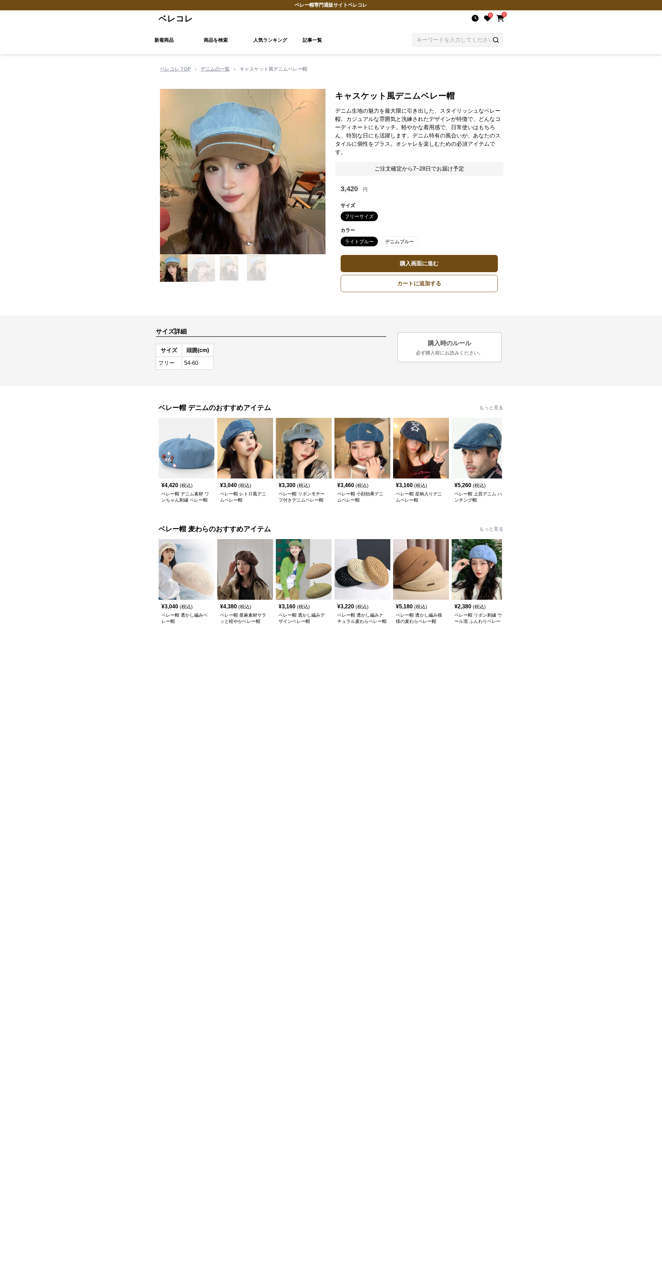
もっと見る (491, 407)
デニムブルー (399, 241)
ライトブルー (359, 241)
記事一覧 (312, 40)
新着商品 (164, 40)
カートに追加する (419, 283)
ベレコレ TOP (175, 69)
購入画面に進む (419, 263)
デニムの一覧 (215, 69)
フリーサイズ (359, 216)
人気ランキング (270, 40)
